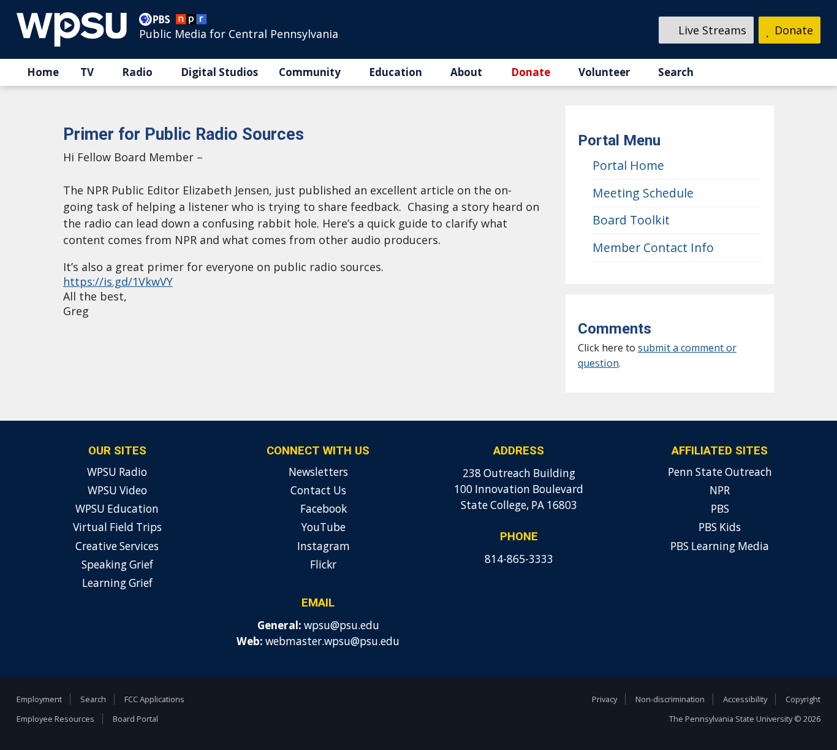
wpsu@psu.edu (341, 625)
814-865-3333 (519, 559)
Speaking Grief (117, 564)
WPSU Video (117, 490)
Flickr (322, 564)
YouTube (322, 527)
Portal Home (628, 165)
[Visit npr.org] (191, 22)
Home (43, 72)
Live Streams (710, 30)
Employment (39, 699)
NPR (720, 490)
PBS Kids (720, 527)
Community (310, 72)
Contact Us (318, 490)
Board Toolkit (631, 220)
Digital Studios (219, 72)
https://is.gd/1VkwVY (118, 281)
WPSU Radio (117, 472)
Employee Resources (55, 718)
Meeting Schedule (643, 193)
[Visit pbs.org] (157, 22)
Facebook (322, 509)
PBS (720, 509)
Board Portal (135, 718)
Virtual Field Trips (117, 527)
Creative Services (117, 546)
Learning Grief (117, 583)
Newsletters (318, 472)
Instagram (322, 546)
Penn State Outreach (720, 472)
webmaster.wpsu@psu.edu (332, 641)
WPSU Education (117, 509)
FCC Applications (154, 699)
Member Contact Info (653, 247)
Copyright (803, 699)
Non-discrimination (670, 699)
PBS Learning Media (719, 546)
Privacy (604, 699)
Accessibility (745, 699)
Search (676, 72)
